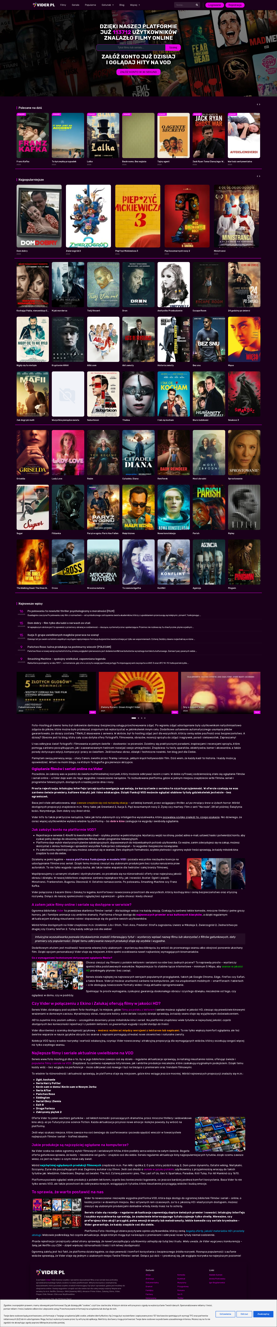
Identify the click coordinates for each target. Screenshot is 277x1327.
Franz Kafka (23, 161)
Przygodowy (183, 1286)
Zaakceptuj (263, 1314)
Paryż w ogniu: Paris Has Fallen (102, 533)
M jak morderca (59, 311)
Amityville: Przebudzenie (170, 311)
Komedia (181, 1275)
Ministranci (219, 251)
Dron (124, 311)
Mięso (231, 365)
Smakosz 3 (233, 420)
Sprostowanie (235, 479)
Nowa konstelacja (167, 533)
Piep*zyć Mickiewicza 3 (126, 251)
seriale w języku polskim (159, 1169)
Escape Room (199, 311)
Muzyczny (181, 1283)
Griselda (21, 479)
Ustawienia (225, 1314)
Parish (196, 533)
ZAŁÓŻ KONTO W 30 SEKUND (138, 72)
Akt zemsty (128, 365)
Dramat (149, 1286)
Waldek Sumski (215, 1275)
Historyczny (151, 1298)
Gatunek (106, 5)
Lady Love (57, 479)
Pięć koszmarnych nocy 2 (177, 251)
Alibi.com (91, 365)
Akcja (148, 1275)
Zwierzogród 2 (73, 251)
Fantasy (149, 1294)
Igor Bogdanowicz (217, 1283)
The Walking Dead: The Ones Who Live (35, 588)
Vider (60, 910)
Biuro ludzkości (200, 420)
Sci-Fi (179, 1294)
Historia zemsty (166, 365)
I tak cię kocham (166, 420)
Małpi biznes (128, 533)
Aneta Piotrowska (217, 1279)
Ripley (231, 533)
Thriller (180, 1298)
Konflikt (161, 588)
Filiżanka (56, 533)
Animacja (150, 1279)
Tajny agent (163, 161)
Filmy (63, 5)
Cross (55, 588)
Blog (121, 5)
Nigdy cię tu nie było (27, 365)
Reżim (90, 479)
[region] (138, 1313)
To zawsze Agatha (131, 588)
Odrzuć (244, 1314)
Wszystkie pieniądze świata (65, 420)
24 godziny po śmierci (239, 311)
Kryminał (181, 1279)
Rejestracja (235, 5)
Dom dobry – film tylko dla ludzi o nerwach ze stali (59, 623)
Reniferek (163, 479)
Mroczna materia (95, 588)
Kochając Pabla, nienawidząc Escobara (36, 311)
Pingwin (232, 588)
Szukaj (173, 47)
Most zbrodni (199, 479)
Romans (181, 1290)
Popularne (90, 5)
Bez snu (197, 365)
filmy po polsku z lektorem (138, 1009)
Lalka (90, 161)
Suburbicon (93, 420)
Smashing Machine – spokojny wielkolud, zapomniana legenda (67, 658)
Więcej (133, 5)
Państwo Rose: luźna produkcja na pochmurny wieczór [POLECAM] (69, 647)
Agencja (197, 588)
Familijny (149, 1290)
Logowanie (214, 5)
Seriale (75, 5)
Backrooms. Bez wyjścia (134, 161)
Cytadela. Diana (130, 479)
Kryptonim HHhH (60, 365)
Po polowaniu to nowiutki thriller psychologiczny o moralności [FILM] (71, 611)
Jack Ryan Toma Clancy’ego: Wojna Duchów (214, 161)
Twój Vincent (93, 311)
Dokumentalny (152, 1283)
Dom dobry (22, 251)
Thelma (126, 420)
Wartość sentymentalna (240, 161)
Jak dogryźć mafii (25, 420)
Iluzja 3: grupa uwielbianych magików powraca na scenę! (63, 635)
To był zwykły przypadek (64, 161)
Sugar (20, 533)
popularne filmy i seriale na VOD (51, 1063)
